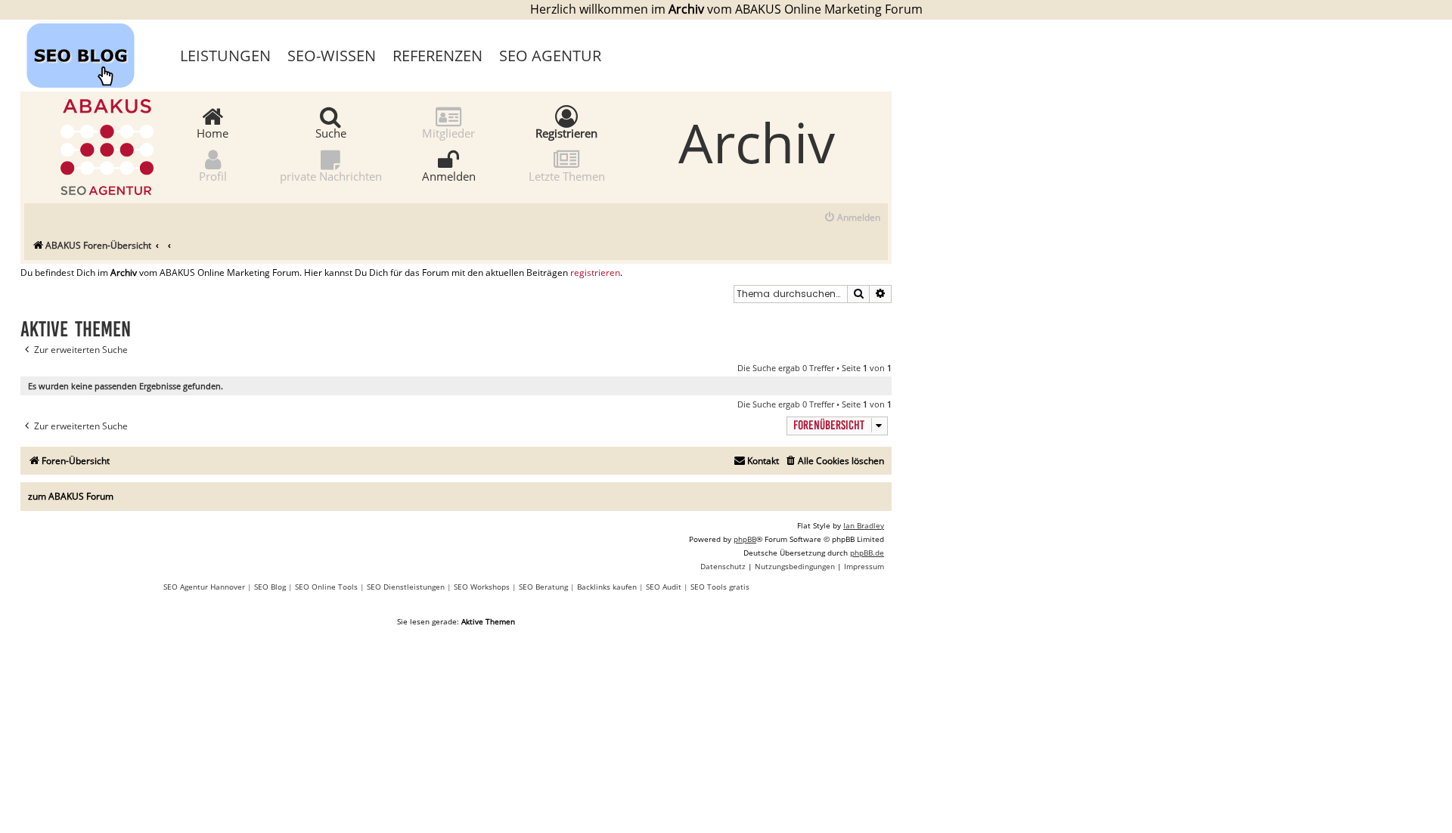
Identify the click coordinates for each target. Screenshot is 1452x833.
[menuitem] (852, 218)
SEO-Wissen (331, 55)
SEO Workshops (482, 586)
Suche (330, 132)
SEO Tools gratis (719, 586)
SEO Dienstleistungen (406, 586)
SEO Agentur (550, 55)
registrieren (595, 273)
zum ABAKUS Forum (70, 496)
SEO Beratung (543, 586)
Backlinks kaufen (607, 586)
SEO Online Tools (326, 586)
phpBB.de (867, 552)
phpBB (745, 539)
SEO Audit (663, 586)
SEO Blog (270, 586)
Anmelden (449, 175)
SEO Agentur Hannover (204, 586)
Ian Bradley (863, 525)
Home (212, 132)
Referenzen (437, 55)
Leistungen (225, 55)
